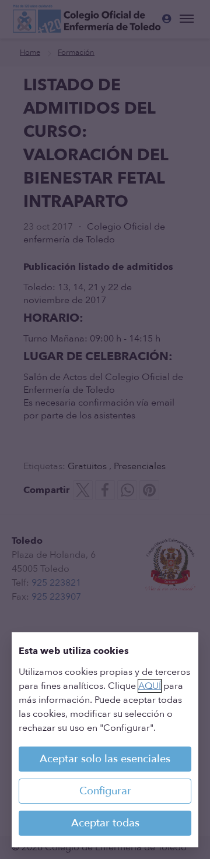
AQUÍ (149, 686)
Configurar (105, 791)
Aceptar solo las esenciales (105, 759)
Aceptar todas (105, 823)
